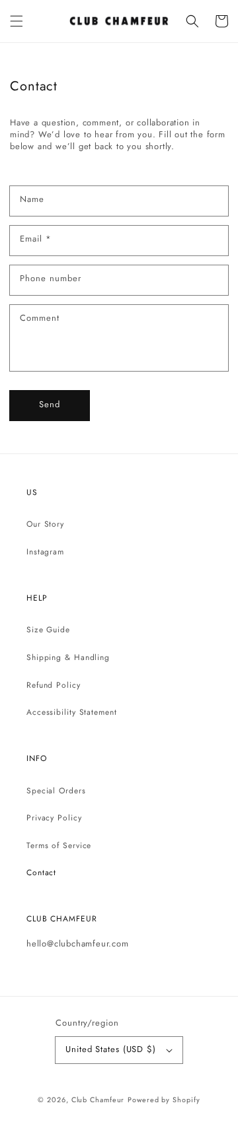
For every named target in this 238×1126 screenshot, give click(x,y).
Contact (41, 872)
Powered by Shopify (164, 1099)
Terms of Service (58, 845)
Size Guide (48, 630)
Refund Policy (53, 685)
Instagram (45, 552)
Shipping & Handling (68, 657)
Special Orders (56, 791)
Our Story (45, 524)
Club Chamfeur (98, 1099)
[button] (16, 21)
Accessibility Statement (71, 712)
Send (49, 404)
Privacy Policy (54, 818)
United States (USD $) (110, 1049)
